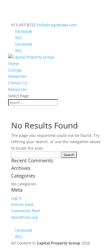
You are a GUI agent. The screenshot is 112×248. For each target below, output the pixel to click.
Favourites (17, 76)
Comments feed (25, 210)
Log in (16, 198)
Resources (17, 89)
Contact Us (18, 82)
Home (13, 63)
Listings (15, 70)
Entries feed (22, 204)
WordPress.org (24, 217)
